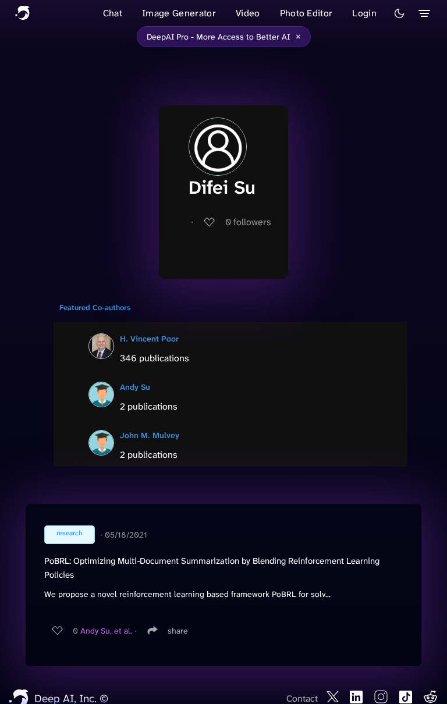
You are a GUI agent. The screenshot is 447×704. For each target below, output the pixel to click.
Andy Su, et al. (106, 630)
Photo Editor (306, 13)
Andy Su (135, 387)
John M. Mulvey (149, 435)
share (178, 630)
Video (248, 13)
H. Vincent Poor (149, 338)
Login (364, 13)
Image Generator (179, 13)
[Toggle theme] (399, 13)
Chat (112, 13)
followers (248, 222)
